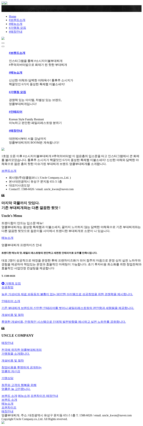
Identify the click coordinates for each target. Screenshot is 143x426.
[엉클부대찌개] (4, 3)
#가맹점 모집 (17, 27)
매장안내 (52, 395)
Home (12, 16)
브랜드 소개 (9, 395)
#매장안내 (15, 31)
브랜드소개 (8, 170)
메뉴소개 (7, 237)
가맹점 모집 (12, 283)
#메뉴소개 (15, 23)
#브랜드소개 (17, 20)
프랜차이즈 (38, 395)
